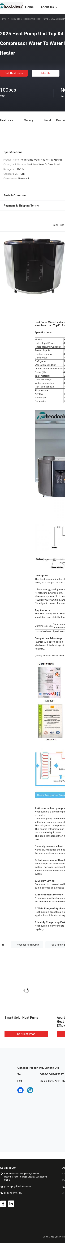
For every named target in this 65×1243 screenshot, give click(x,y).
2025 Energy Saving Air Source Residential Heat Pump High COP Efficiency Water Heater (28, 1021)
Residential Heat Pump (36, 18)
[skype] (30, 1090)
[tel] (40, 1090)
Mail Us (45, 73)
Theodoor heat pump (27, 944)
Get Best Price (14, 73)
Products (15, 18)
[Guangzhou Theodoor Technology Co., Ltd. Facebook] (3, 1204)
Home (3, 18)
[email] (20, 1090)
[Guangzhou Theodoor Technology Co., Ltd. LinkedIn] (11, 1204)
